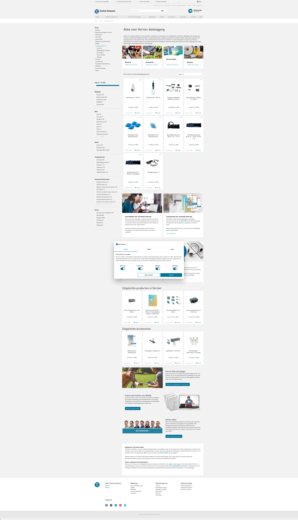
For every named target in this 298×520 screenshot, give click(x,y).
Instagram (111, 505)
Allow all (171, 275)
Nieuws (174, 5)
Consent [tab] (125, 249)
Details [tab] (149, 249)
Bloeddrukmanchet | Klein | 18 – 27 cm (173, 136)
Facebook (106, 505)
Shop (97, 27)
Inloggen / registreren (197, 5)
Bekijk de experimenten (132, 408)
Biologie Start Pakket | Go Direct (193, 98)
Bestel (138, 113)
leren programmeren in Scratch (178, 466)
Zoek (162, 10)
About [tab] (172, 249)
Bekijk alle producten (131, 64)
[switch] (140, 268)
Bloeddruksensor (153, 172)
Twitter (125, 505)
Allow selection (149, 275)
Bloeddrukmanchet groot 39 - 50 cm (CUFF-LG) (194, 136)
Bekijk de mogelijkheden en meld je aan (178, 384)
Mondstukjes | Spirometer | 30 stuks (194, 352)
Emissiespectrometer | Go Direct (193, 311)
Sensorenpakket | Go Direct (173, 311)
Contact (189, 5)
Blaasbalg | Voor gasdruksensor (133, 136)
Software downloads (181, 5)
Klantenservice (167, 5)
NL (200, 1)
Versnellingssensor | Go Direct (132, 311)
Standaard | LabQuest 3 (152, 351)
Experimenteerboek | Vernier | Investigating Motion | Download (152, 312)
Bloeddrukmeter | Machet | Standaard (133, 173)
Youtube (120, 505)
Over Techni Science (158, 5)
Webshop (134, 483)
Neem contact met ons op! (174, 436)
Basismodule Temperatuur (132, 352)
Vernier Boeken (171, 233)
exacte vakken (164, 453)
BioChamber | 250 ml (133, 97)
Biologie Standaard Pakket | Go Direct (173, 98)
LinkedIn (116, 505)
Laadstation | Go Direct (173, 351)
